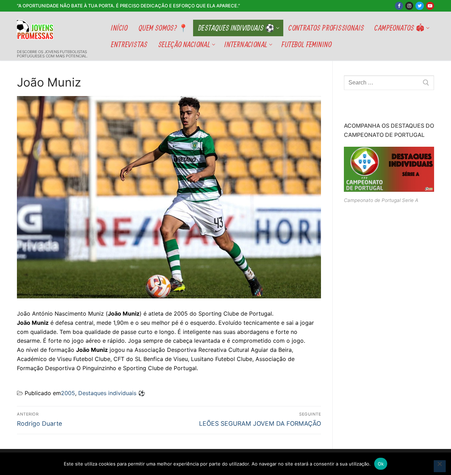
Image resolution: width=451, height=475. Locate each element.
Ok (381, 464)
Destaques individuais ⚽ (111, 393)
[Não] (440, 466)
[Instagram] (409, 6)
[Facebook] (399, 6)
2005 (68, 393)
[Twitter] (419, 6)
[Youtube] (430, 6)
